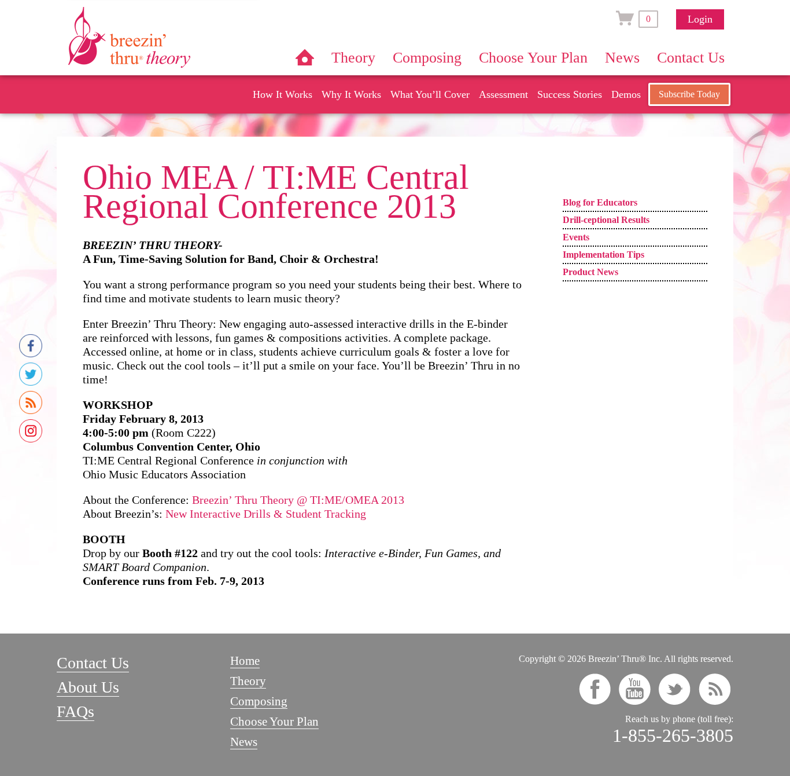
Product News (590, 272)
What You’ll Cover (430, 94)
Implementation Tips (603, 254)
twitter (675, 689)
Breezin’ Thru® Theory (163, 37)
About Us (88, 687)
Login (700, 19)
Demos (626, 94)
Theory (353, 57)
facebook (595, 689)
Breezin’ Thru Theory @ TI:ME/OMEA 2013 (298, 499)
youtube (635, 689)
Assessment (503, 94)
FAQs (75, 711)
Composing (427, 57)
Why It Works (351, 94)
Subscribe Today (689, 94)
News (622, 57)
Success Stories (569, 94)
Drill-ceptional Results (606, 220)
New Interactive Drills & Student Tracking (265, 513)
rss (714, 689)
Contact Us (691, 57)
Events (576, 237)
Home (305, 57)
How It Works (282, 94)
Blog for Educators (600, 202)
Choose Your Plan (533, 57)
